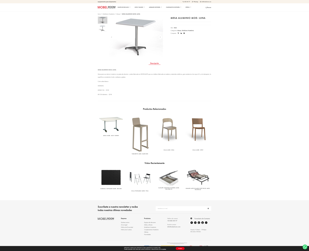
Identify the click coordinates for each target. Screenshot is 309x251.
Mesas (118, 14)
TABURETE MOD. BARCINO (140, 154)
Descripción (154, 63)
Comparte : (174, 33)
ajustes (164, 249)
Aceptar (180, 248)
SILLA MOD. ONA (169, 150)
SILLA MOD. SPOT (198, 150)
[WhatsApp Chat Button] (305, 247)
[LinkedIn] (181, 33)
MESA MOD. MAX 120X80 (111, 135)
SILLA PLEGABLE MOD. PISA (140, 191)
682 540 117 (187, 1)
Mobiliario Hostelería (109, 14)
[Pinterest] (184, 33)
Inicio (99, 14)
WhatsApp (195, 1)
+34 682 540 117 (172, 221)
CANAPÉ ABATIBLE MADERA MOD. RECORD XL (169, 188)
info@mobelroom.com (206, 1)
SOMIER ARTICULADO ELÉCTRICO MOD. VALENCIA (198, 189)
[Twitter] (178, 33)
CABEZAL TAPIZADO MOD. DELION (111, 188)
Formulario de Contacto (202, 219)
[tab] (154, 63)
